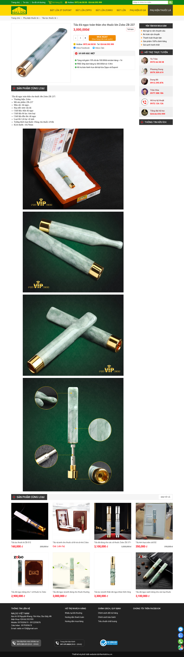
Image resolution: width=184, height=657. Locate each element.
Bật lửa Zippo (84, 10)
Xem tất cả (165, 497)
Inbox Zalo (100, 48)
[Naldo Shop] (19, 10)
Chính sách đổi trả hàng (108, 613)
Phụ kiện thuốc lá (160, 10)
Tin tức (26, 2)
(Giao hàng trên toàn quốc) (102, 38)
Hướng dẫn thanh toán (74, 617)
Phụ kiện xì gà (138, 10)
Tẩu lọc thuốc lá (49, 18)
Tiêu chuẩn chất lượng (107, 621)
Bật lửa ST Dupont (61, 10)
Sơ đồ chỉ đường (38, 2)
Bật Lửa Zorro (104, 10)
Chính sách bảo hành (107, 617)
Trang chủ (15, 18)
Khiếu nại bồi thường (73, 613)
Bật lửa (121, 10)
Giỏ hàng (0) (57, 2)
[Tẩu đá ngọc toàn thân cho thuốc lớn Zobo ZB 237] (41, 53)
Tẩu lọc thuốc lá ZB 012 (21, 542)
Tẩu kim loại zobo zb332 (146, 542)
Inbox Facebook (83, 48)
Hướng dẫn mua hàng (74, 621)
